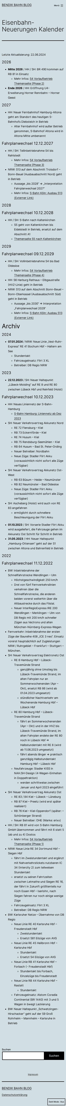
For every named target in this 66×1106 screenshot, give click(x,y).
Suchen (6, 1049)
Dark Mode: (54, 1102)
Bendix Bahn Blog (17, 5)
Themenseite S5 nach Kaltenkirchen (37, 238)
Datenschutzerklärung (14, 1094)
